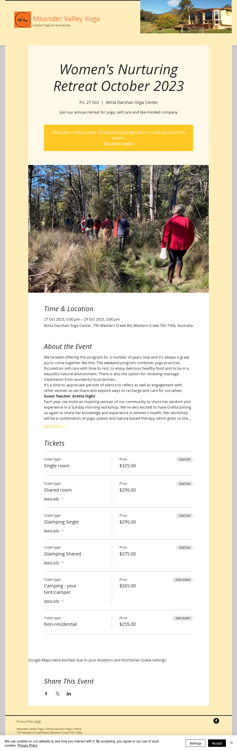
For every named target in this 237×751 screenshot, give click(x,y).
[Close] (231, 743)
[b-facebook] (216, 721)
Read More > (55, 426)
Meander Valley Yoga (66, 18)
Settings (195, 743)
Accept (217, 743)
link (38, 721)
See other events (118, 143)
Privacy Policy (28, 745)
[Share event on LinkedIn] (69, 693)
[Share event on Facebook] (46, 693)
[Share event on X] (57, 693)
